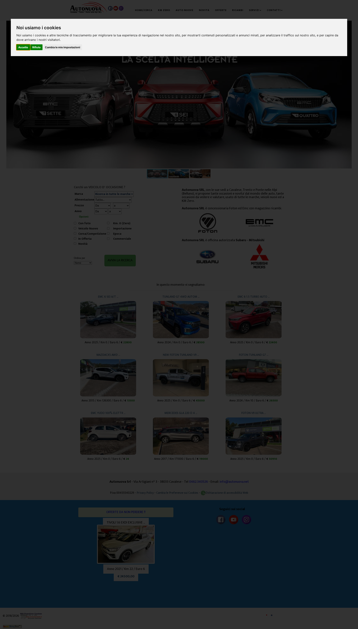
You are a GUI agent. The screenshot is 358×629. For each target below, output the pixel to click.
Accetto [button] (23, 47)
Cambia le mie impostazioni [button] (62, 47)
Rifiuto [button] (36, 47)
